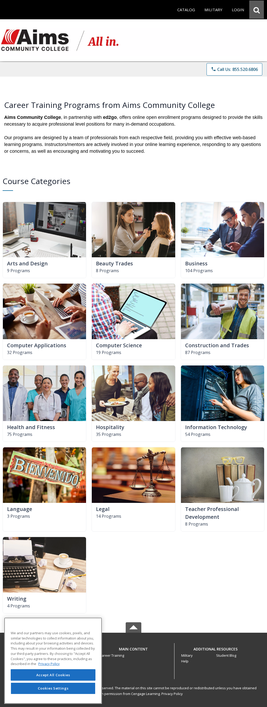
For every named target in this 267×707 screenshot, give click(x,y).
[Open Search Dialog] (256, 10)
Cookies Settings (53, 688)
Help (185, 661)
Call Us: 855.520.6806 (234, 69)
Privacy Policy (172, 693)
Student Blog (226, 655)
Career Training (112, 655)
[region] (53, 661)
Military (187, 655)
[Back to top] (133, 651)
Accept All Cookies (53, 675)
